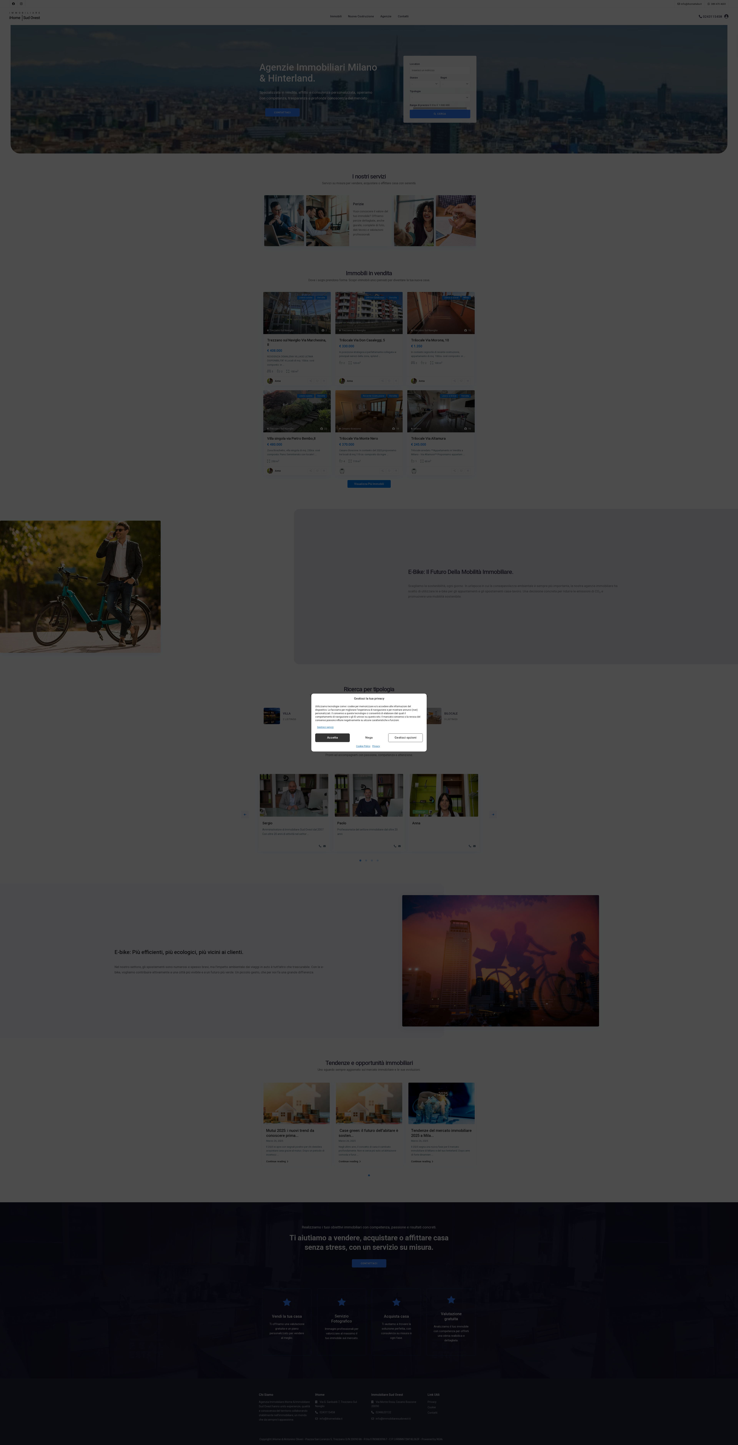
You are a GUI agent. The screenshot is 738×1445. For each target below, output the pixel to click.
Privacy (376, 746)
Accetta (332, 738)
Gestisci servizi (325, 727)
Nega (369, 738)
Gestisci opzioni (405, 738)
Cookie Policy (363, 746)
